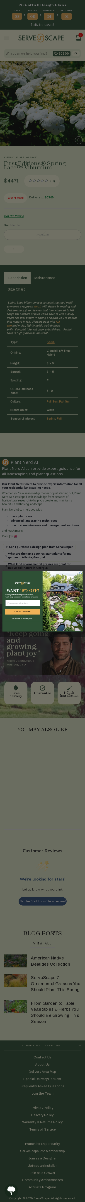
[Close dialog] (80, 573)
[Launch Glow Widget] (11, 1190)
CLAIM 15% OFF (22, 611)
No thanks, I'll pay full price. (22, 618)
